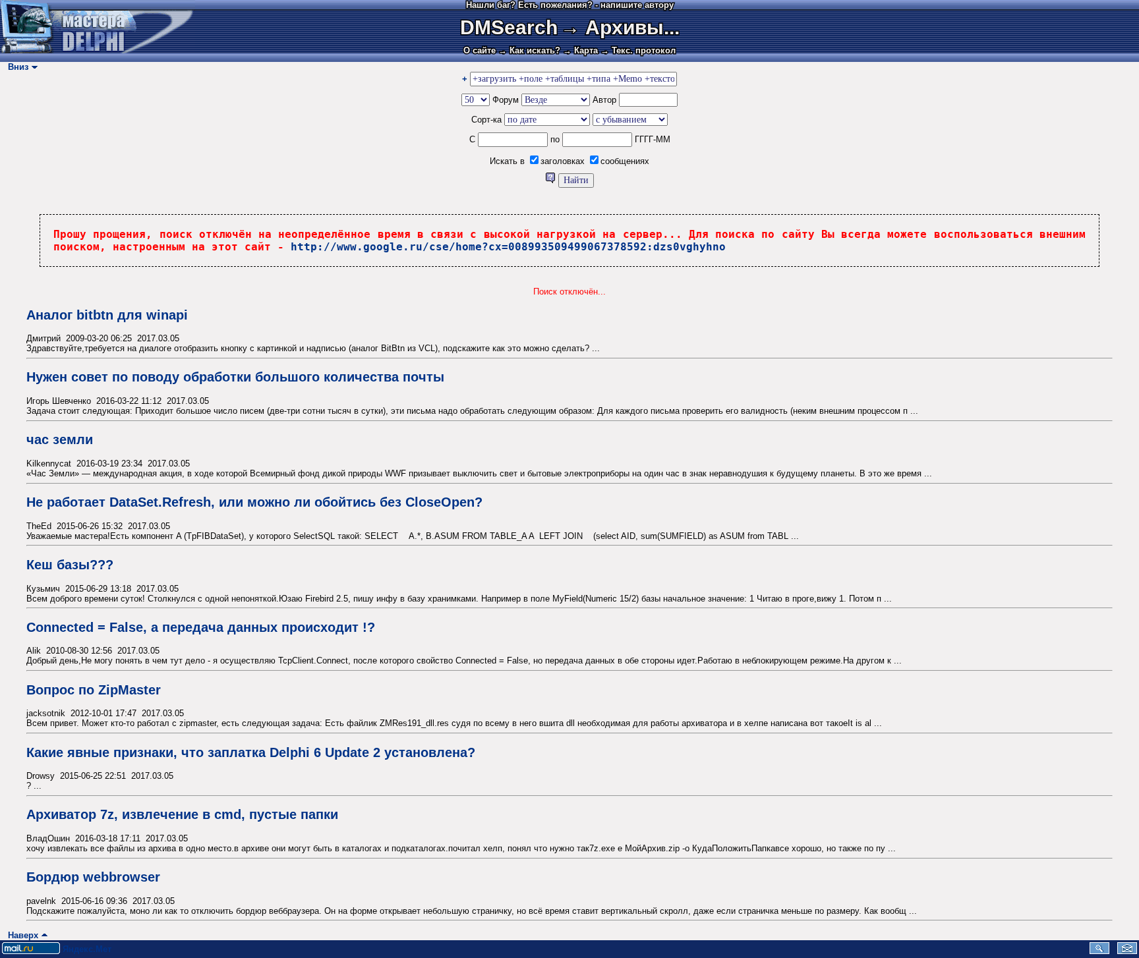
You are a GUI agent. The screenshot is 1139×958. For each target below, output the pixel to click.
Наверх (20, 935)
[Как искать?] (551, 180)
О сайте (479, 50)
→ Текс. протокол (638, 50)
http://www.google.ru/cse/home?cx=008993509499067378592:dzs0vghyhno (508, 246)
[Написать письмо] (1127, 951)
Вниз (15, 67)
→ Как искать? (529, 50)
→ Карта (580, 50)
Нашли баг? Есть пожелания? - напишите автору (570, 5)
